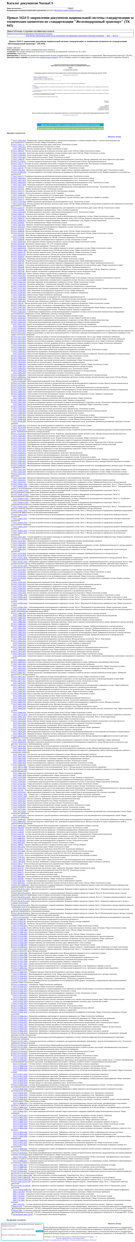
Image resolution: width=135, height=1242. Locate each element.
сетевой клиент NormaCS (49, 57)
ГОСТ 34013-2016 (19, 666)
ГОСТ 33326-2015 (19, 448)
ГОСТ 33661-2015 (19, 549)
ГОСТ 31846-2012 (19, 299)
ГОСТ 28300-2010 (19, 242)
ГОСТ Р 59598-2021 (20, 1149)
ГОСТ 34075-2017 (19, 677)
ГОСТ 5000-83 (18, 845)
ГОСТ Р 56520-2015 (20, 1022)
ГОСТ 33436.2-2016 (20, 486)
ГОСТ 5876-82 (18, 849)
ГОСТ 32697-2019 (19, 373)
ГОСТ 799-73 (18, 864)
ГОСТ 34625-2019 (19, 734)
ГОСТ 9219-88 (18, 879)
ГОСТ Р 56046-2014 (20, 1010)
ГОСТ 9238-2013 (19, 881)
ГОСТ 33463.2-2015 (20, 514)
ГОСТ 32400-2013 (19, 349)
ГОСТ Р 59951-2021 (20, 1169)
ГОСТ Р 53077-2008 (20, 959)
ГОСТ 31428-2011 (19, 284)
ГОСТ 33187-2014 (19, 415)
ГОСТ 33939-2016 (19, 639)
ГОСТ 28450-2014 (19, 246)
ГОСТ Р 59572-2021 (20, 1142)
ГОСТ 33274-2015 (19, 434)
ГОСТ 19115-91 (18, 189)
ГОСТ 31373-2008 (19, 280)
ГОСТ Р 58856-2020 (20, 1128)
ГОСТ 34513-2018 (19, 723)
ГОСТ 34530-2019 (19, 729)
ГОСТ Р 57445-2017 (20, 1058)
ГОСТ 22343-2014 (19, 212)
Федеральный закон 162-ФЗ (23, 1214)
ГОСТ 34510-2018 (19, 721)
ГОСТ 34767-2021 (19, 803)
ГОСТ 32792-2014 (19, 387)
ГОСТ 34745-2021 (19, 788)
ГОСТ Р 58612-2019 (20, 1117)
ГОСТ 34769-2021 (19, 807)
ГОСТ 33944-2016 (19, 645)
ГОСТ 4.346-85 (18, 832)
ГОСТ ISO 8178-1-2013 (21, 889)
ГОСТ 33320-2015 (19, 436)
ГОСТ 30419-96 (18, 261)
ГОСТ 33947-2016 (19, 647)
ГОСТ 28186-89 (18, 239)
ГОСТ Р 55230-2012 (20, 978)
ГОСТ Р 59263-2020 (20, 1136)
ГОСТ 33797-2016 (19, 593)
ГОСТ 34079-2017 (19, 685)
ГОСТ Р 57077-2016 (20, 1041)
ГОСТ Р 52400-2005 (20, 945)
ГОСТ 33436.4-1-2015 (21, 498)
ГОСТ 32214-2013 (19, 341)
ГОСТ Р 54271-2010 (20, 964)
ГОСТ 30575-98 (18, 271)
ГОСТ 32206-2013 (19, 322)
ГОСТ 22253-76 (18, 208)
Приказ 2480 (17, 1210)
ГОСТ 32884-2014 (19, 394)
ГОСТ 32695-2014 (19, 371)
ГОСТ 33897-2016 (19, 637)
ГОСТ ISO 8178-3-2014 (21, 905)
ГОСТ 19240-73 (18, 193)
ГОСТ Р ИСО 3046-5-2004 (22, 1175)
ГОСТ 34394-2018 (19, 698)
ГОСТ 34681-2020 (19, 773)
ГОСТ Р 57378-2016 (20, 1055)
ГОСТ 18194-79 (18, 187)
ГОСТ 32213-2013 (19, 339)
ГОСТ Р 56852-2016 (20, 1027)
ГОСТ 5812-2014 (19, 847)
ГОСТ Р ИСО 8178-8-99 (21, 1186)
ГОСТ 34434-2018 (19, 700)
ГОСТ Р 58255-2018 (20, 1083)
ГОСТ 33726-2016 (19, 572)
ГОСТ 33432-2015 (19, 474)
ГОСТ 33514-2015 (19, 541)
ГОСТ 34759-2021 (19, 792)
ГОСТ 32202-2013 (19, 312)
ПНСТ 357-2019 (19, 1194)
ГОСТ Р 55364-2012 (20, 984)
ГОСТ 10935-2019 (19, 149)
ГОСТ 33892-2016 (19, 626)
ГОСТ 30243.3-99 (19, 254)
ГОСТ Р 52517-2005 (20, 949)
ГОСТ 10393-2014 (19, 140)
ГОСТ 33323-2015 (19, 442)
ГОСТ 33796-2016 (19, 591)
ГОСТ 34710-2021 (19, 784)
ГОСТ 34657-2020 (19, 756)
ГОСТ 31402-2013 (19, 282)
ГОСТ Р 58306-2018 (20, 1089)
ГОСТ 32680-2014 (19, 364)
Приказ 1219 (17, 1206)
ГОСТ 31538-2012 (19, 290)
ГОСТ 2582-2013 (19, 225)
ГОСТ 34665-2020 (19, 763)
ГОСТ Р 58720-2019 (20, 1124)
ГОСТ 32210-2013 (19, 331)
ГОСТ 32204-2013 (19, 318)
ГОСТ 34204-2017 (19, 689)
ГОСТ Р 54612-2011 (20, 966)
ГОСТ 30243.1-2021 (20, 250)
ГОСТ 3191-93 (18, 303)
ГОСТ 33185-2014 (19, 411)
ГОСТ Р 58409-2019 (20, 1107)
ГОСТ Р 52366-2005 (20, 943)
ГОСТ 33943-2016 (19, 643)
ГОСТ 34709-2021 (19, 782)
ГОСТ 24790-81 (18, 223)
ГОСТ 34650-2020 (19, 748)
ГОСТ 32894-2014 (19, 398)
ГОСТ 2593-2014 (19, 227)
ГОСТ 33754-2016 (19, 578)
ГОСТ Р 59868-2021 (20, 1167)
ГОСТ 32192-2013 (19, 309)
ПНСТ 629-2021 (19, 1204)
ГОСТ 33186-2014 (19, 413)
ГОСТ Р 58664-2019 (20, 1120)
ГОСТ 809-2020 (18, 866)
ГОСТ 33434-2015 (19, 480)
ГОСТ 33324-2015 (19, 444)
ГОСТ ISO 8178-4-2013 (21, 909)
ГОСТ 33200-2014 (19, 425)
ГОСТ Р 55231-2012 (20, 980)
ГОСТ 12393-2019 (19, 166)
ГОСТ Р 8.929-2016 (20, 1171)
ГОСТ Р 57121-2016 (20, 1047)
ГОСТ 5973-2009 (19, 851)
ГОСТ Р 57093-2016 (20, 1045)
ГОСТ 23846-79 (18, 218)
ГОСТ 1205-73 (18, 164)
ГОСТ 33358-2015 (19, 459)
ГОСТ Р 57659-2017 (20, 1060)
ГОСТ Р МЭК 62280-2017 (22, 1190)
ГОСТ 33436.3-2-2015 (21, 494)
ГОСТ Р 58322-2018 (20, 1097)
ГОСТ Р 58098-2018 (20, 1066)
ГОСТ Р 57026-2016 (20, 1033)
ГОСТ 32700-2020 (19, 381)
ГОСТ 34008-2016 (19, 660)
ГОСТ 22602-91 (18, 214)
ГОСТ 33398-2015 (19, 465)
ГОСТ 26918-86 (18, 235)
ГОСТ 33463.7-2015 (20, 533)
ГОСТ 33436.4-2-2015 (21, 502)
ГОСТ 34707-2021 (19, 779)
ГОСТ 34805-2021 (19, 821)
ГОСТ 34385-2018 (19, 694)
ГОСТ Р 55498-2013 (20, 993)
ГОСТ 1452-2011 (19, 170)
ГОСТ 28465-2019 (19, 248)
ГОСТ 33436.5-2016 (20, 506)
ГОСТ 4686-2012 (19, 838)
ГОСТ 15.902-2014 (19, 172)
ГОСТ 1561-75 (18, 176)
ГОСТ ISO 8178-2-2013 (21, 901)
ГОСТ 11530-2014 (19, 155)
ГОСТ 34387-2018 (19, 696)
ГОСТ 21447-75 (18, 199)
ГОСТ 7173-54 (18, 855)
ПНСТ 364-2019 (19, 1196)
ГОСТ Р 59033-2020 (20, 1132)
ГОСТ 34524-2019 (19, 727)
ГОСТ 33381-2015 (19, 461)
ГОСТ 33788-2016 (19, 588)
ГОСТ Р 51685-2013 (20, 932)
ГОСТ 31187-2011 (19, 276)
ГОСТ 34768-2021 (19, 805)
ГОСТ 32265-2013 (19, 347)
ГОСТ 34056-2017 (19, 670)
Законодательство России (16, 34)
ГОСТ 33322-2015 (19, 440)
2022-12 (115, 35)
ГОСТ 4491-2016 (19, 836)
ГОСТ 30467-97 (18, 263)
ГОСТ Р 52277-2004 (20, 940)
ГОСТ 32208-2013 (19, 326)
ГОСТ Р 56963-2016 (20, 1031)
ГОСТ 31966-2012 (19, 305)
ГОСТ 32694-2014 (19, 368)
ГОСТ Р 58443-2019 (20, 1111)
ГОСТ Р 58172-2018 (20, 1076)
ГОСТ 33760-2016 (19, 582)
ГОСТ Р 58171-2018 (20, 1074)
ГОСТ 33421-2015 (19, 469)
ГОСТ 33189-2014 (19, 419)
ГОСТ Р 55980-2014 (20, 1008)
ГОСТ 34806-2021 (19, 825)
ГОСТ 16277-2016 (19, 185)
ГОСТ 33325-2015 (19, 446)
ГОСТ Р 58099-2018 (20, 1068)
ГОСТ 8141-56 (18, 868)
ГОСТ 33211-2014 (19, 427)
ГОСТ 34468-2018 (19, 712)
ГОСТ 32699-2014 (19, 377)
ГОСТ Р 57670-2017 (20, 1064)
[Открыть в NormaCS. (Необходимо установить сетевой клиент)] (8, 41)
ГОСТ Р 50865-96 (19, 919)
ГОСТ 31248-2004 (19, 278)
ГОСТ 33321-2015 (19, 438)
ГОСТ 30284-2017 (19, 259)
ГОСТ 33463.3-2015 (20, 518)
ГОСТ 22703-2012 (19, 216)
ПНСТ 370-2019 (19, 1198)
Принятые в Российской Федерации (39, 34)
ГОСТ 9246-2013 (19, 883)
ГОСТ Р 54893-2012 (20, 968)
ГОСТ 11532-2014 (19, 157)
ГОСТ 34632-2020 (19, 746)
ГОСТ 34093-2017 (19, 687)
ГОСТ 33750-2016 (19, 576)
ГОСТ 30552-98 (18, 269)
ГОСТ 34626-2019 (19, 736)
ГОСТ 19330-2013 (19, 195)
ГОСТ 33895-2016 (19, 632)
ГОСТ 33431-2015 (19, 472)
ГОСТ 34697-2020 (19, 775)
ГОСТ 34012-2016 (19, 664)
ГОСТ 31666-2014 (19, 295)
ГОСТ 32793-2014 (19, 389)
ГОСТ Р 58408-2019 (20, 1103)
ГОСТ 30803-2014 (19, 273)
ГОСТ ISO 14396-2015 (21, 885)
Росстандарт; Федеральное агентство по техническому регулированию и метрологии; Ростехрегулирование (65, 35)
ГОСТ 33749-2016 (19, 574)
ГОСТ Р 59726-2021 (20, 1153)
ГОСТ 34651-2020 (19, 750)
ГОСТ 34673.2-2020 (20, 769)
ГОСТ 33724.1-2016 (20, 558)
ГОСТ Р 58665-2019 (20, 1122)
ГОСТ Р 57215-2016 (20, 1053)
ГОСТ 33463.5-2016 (20, 527)
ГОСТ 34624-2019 (19, 731)
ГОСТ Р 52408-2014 (20, 947)
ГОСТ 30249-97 (18, 256)
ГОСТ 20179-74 (18, 197)
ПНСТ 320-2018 (19, 1192)
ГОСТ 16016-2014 (19, 178)
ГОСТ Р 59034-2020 (20, 1134)
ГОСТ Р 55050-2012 (20, 974)
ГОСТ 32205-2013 (19, 320)
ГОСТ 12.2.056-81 (19, 161)
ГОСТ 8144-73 (18, 872)
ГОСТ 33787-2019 (19, 586)
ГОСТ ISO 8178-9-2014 (21, 913)
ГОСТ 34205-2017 (19, 691)
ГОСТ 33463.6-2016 (20, 531)
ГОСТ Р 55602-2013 (20, 999)
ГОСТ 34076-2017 (19, 679)
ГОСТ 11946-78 (18, 159)
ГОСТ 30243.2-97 (19, 252)
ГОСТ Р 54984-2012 (20, 972)
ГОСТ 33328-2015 (19, 453)
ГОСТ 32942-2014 (19, 404)
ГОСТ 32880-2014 (19, 392)
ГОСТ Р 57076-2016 (20, 1037)
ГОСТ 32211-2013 (19, 333)
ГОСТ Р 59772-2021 (20, 1157)
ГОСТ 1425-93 (18, 168)
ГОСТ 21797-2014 (19, 202)
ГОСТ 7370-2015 (19, 857)
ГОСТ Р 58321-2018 (20, 1095)
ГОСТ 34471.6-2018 (20, 715)
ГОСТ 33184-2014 (19, 409)
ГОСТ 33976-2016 (19, 656)
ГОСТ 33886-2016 (19, 618)
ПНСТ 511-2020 (18, 1200)
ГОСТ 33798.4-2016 (20, 603)
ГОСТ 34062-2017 (19, 673)
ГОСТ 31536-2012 (19, 286)
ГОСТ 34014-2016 (19, 668)
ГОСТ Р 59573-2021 (20, 1145)
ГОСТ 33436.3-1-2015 (21, 490)
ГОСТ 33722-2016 (19, 555)
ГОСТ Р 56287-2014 (20, 1018)
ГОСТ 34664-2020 (19, 761)
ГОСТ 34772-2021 (19, 809)
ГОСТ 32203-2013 (19, 316)
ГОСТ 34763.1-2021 (20, 794)
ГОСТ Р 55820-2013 (20, 1003)
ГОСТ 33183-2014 (19, 406)
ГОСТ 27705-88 (18, 237)
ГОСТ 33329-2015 (19, 455)
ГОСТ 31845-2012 (19, 297)
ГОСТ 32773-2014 (19, 383)
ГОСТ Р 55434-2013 (20, 987)
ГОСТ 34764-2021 (19, 799)
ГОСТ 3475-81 (18, 790)
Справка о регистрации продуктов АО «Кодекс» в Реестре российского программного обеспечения (70, 1240)
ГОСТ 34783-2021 (19, 815)
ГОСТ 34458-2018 (19, 708)
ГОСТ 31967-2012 (19, 307)
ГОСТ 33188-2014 (19, 417)
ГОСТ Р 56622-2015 (20, 1024)
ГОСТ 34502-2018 (19, 717)
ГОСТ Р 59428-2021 (20, 1140)
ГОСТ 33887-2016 (19, 620)
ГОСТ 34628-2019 (19, 742)
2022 (108, 35)
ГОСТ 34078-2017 (19, 683)
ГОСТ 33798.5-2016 (20, 607)
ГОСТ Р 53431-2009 (20, 961)
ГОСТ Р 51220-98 (19, 928)
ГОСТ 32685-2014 (19, 366)
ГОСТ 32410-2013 (19, 354)
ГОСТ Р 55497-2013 (20, 991)
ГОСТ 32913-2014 (19, 402)
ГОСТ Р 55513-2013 (20, 995)
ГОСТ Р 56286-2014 (20, 1016)
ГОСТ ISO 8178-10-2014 (21, 893)
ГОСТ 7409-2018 (19, 862)
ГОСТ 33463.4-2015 (20, 523)
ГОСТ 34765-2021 (19, 801)
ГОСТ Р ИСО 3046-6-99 (21, 1177)
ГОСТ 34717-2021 (19, 786)
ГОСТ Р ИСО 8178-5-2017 (22, 1179)
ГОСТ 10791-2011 (19, 147)
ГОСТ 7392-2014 (19, 859)
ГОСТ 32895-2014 (19, 400)
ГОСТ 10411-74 (18, 144)
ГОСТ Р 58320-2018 (20, 1093)
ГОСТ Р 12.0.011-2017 (21, 917)
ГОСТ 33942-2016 (19, 641)
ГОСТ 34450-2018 (19, 702)
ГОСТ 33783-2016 (19, 584)
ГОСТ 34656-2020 (19, 754)
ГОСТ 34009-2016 (19, 662)
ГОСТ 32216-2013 (19, 345)
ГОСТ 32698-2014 (19, 375)
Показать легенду (114, 137)
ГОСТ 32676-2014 (19, 360)
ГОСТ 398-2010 (18, 828)
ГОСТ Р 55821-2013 (20, 1006)
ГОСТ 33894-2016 (19, 630)
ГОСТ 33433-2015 (19, 478)
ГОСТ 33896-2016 (19, 635)
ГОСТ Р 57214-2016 (20, 1051)
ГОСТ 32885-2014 (19, 396)
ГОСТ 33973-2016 (19, 652)
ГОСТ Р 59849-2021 (20, 1161)
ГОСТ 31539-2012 (19, 293)
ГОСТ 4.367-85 (18, 834)
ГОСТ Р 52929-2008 (20, 953)
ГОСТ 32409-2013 (19, 352)
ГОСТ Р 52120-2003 (20, 936)
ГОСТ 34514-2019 (19, 725)
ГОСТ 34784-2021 (19, 819)
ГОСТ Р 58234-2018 (20, 1080)
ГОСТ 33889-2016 (19, 624)
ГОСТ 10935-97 (18, 151)
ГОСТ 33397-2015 (19, 463)
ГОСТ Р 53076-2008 (20, 957)
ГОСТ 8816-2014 (19, 876)
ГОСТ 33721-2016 (19, 553)
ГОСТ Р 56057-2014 (20, 1012)
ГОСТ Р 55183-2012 (20, 976)
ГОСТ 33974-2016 (19, 654)
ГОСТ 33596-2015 (19, 545)
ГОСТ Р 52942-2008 (20, 955)
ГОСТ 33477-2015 (19, 537)
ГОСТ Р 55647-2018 (20, 1001)
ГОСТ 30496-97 (18, 265)
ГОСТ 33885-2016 (19, 615)
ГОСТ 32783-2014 (19, 385)
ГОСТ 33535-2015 (19, 543)
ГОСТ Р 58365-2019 (20, 1099)
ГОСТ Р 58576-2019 (20, 1115)
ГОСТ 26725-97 (18, 233)
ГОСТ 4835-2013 (19, 842)
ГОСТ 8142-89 (18, 870)
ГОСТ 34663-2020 (19, 758)
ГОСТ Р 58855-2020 (20, 1126)
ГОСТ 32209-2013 (19, 328)
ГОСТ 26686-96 (18, 231)
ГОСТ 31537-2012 (19, 288)
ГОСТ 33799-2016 (19, 609)
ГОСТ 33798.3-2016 (20, 599)
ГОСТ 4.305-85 (18, 830)
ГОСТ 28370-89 (18, 244)
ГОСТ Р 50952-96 (19, 923)
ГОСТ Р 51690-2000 (20, 934)
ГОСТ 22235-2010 (19, 204)
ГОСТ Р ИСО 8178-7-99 (21, 1181)
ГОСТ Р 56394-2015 (20, 1020)
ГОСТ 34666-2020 (19, 765)
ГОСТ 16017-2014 (19, 180)
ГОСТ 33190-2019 (19, 421)
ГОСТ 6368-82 (18, 853)
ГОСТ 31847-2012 (19, 301)
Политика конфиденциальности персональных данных (70, 1238)
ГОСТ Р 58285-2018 (20, 1085)
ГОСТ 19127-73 (18, 191)
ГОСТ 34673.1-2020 (20, 767)
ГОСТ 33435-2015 (19, 482)
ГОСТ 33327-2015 (19, 451)
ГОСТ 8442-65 (18, 874)
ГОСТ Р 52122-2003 (20, 938)
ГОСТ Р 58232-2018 (20, 1078)
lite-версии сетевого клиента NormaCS (68, 10)
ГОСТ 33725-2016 (19, 570)
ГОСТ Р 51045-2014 (20, 926)
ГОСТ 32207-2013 (19, 324)
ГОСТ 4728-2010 (19, 840)
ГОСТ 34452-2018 (19, 706)
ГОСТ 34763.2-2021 (20, 796)
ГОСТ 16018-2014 (19, 182)
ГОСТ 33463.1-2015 (20, 510)
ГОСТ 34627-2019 (19, 740)
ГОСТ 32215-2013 (19, 343)
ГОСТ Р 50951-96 (19, 921)
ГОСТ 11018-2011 (19, 153)
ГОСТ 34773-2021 (19, 811)
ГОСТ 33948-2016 (19, 649)
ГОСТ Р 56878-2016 (20, 1029)
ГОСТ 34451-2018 (19, 704)
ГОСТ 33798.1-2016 (20, 595)
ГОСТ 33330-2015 (19, 457)
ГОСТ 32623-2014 (19, 356)
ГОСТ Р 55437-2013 (20, 989)
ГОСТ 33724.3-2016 (20, 566)
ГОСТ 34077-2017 (19, 681)
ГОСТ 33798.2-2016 (20, 597)
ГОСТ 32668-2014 (19, 358)
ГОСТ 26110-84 (18, 229)
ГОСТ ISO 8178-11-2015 (21, 897)
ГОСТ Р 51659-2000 (20, 930)
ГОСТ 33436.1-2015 (20, 484)
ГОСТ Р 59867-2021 (20, 1165)
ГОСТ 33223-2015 (19, 430)
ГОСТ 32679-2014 (19, 362)
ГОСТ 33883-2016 (19, 613)
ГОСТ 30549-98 (18, 267)
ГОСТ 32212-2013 (19, 337)
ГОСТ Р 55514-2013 (20, 997)
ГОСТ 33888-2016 (19, 622)
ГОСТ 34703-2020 (19, 777)
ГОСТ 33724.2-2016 (20, 562)
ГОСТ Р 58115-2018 (20, 1070)
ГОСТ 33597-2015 (19, 547)
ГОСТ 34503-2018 (19, 719)
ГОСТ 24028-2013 (19, 220)
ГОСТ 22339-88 (18, 210)
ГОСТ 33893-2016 (19, 628)
